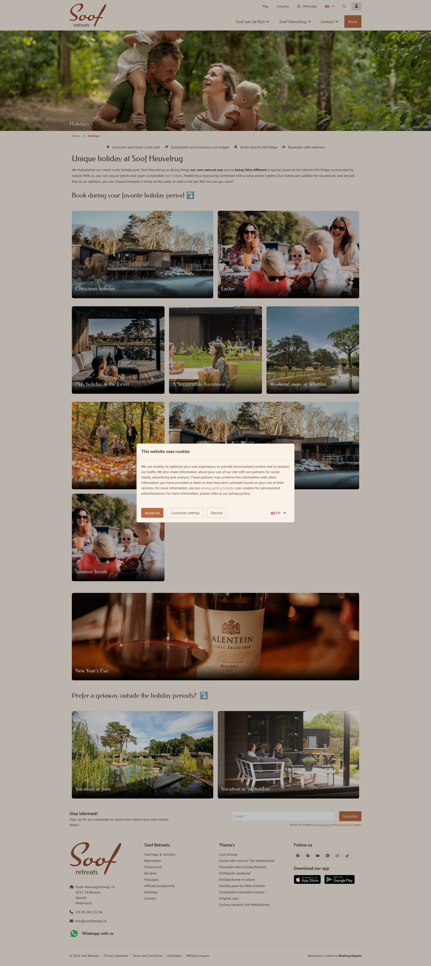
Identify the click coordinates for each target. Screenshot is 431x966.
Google (228, 488)
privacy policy (211, 488)
